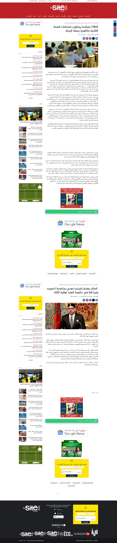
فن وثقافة (50, 16)
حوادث (62, 16)
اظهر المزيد (31, 98)
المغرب (71, 274)
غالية (39, 16)
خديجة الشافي (90, 34)
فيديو (44, 16)
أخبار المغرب (92, 274)
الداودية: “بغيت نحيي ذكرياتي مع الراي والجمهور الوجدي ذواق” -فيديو (35, 133)
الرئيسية (87, 16)
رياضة (57, 16)
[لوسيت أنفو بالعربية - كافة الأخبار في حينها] (58, 8)
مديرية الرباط (63, 274)
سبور (34, 16)
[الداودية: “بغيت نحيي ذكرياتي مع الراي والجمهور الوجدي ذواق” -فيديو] (22, 135)
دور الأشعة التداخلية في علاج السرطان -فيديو (36, 164)
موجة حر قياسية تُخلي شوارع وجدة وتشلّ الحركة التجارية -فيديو (35, 158)
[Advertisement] (71, 140)
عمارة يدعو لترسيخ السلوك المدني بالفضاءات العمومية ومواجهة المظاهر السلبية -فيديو (35, 177)
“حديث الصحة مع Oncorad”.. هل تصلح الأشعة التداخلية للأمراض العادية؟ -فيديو (35, 153)
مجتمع (80, 16)
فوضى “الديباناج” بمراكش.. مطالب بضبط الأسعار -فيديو (35, 170)
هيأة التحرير (95, 540)
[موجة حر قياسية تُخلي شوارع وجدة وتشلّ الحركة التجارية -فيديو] (22, 159)
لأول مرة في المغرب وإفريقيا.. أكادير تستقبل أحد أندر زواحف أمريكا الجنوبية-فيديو (35, 140)
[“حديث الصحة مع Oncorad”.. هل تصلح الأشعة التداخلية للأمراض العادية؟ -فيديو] (22, 153)
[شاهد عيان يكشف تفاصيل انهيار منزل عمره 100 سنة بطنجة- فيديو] (22, 147)
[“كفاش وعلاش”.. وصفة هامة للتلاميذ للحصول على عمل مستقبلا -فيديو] (22, 129)
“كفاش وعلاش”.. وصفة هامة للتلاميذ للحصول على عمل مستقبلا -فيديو (35, 128)
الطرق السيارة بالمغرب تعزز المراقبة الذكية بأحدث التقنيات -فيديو (31, 123)
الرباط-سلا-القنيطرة (81, 274)
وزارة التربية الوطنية (52, 274)
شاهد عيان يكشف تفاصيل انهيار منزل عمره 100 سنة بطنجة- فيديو (35, 146)
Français (28, 16)
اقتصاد (68, 16)
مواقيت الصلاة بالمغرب (80, 540)
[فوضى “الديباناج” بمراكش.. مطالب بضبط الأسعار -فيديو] (22, 171)
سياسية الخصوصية (88, 540)
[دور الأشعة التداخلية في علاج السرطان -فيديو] (22, 165)
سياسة (74, 16)
